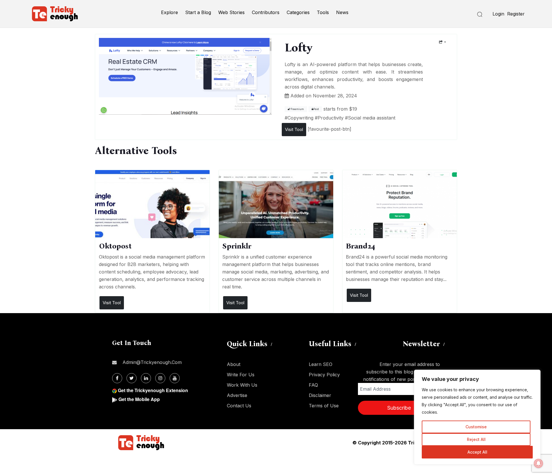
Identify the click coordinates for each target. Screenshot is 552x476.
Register (516, 14)
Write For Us (240, 374)
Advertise (237, 395)
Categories (298, 12)
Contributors (265, 12)
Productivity (331, 118)
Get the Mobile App (139, 399)
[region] (477, 417)
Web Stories (231, 12)
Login (498, 14)
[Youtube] (175, 378)
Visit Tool (294, 129)
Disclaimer (320, 395)
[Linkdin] (146, 378)
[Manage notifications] (538, 463)
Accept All (477, 452)
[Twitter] (131, 378)
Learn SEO (320, 364)
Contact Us (239, 405)
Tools (323, 12)
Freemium (297, 109)
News (342, 12)
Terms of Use (324, 405)
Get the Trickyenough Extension (153, 390)
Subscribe (399, 408)
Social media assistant (371, 118)
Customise (476, 426)
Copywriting (300, 118)
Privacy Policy (324, 374)
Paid (316, 109)
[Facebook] (117, 378)
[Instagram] (160, 378)
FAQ (313, 385)
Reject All (476, 439)
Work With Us (242, 385)
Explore (169, 12)
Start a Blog (198, 12)
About (233, 364)
